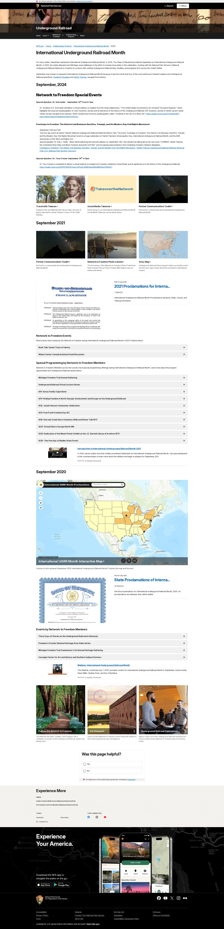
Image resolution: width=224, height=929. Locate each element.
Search (169, 6)
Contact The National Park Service (89, 915)
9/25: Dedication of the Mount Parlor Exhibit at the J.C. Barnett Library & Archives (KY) (79, 433)
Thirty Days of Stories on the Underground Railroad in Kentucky (68, 636)
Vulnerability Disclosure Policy (126, 919)
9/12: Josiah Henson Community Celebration (59, 405)
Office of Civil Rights (161, 915)
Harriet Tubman (80, 77)
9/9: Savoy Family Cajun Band (52, 391)
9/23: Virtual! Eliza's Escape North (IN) (56, 426)
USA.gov (157, 912)
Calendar (39, 817)
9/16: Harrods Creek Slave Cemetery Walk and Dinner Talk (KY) (67, 419)
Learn (45, 36)
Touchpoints (131, 779)
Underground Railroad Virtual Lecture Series (59, 384)
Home (38, 36)
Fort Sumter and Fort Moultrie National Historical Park (57, 805)
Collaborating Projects (71, 35)
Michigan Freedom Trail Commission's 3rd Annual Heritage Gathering (70, 650)
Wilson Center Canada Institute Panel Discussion (61, 354)
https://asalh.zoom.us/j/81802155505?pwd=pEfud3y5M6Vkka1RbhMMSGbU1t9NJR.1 (76, 167)
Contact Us (43, 822)
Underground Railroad (54, 28)
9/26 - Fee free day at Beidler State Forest (58, 440)
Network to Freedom (56, 35)
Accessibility (41, 912)
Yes (88, 764)
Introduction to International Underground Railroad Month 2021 (109, 448)
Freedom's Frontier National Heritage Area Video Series (64, 643)
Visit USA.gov (93, 924)
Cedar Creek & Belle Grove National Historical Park (56, 801)
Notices (78, 912)
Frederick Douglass (61, 77)
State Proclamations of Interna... (142, 580)
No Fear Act (119, 912)
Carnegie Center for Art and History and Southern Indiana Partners (69, 657)
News (82, 36)
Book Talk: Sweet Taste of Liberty (54, 347)
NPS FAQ (79, 919)
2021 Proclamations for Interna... (142, 286)
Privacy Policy (42, 915)
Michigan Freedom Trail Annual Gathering (57, 377)
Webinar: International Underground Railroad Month (103, 665)
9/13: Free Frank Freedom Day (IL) (54, 412)
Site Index (64, 817)
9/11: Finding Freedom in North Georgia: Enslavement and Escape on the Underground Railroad (82, 398)
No (88, 771)
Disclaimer (118, 915)
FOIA (38, 919)
